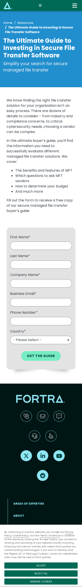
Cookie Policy (20, 535)
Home (7, 23)
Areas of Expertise (28, 504)
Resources (25, 23)
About (18, 516)
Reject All (41, 573)
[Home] (7, 5)
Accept (41, 565)
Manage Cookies (41, 581)
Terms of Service (50, 535)
